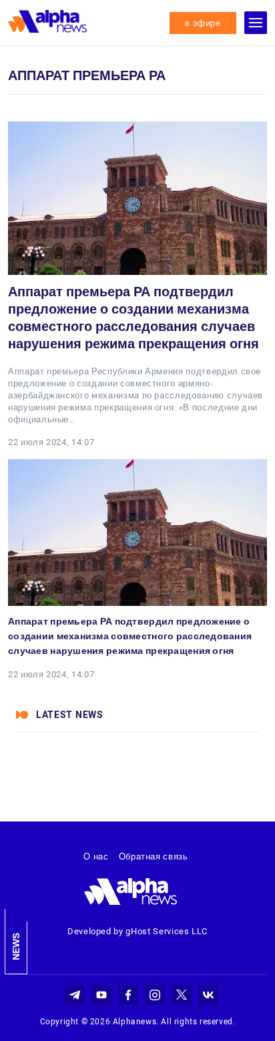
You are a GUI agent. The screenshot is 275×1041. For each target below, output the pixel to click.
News (16, 946)
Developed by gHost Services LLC (137, 931)
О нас (95, 856)
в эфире (203, 23)
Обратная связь (153, 856)
